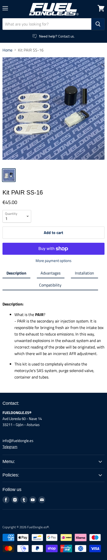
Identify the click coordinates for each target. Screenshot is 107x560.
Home (7, 50)
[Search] (98, 24)
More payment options (53, 260)
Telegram (9, 447)
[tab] (16, 274)
